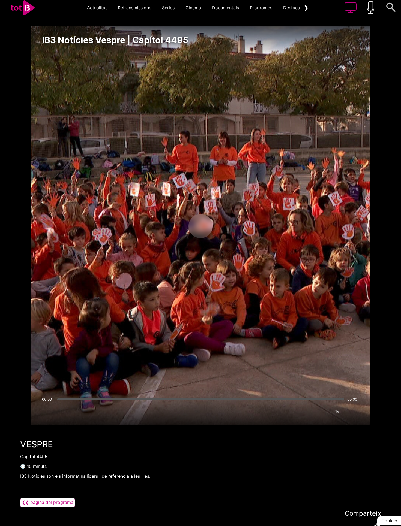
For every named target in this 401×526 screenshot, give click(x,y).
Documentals (225, 7)
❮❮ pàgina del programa (47, 502)
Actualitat (97, 7)
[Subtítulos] (304, 412)
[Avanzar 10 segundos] (229, 226)
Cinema (193, 7)
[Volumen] (47, 412)
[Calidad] (321, 412)
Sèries (168, 7)
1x (337, 412)
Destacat (292, 7)
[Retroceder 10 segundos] (172, 226)
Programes (261, 7)
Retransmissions (134, 7)
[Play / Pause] (200, 226)
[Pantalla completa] (353, 412)
